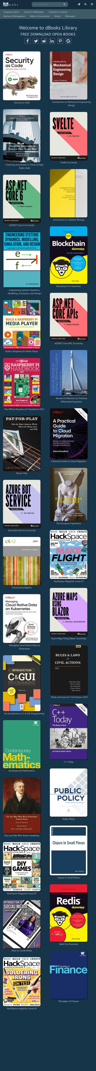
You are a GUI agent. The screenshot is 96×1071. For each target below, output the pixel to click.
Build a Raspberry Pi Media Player (22, 351)
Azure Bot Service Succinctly (22, 530)
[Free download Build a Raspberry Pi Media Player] (21, 324)
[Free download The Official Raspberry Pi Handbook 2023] (24, 382)
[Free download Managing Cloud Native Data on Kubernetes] (24, 618)
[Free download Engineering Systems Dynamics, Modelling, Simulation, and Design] (24, 260)
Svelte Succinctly (68, 162)
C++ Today (69, 761)
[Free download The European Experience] (68, 494)
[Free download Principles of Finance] (68, 975)
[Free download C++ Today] (68, 732)
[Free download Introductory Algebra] (21, 561)
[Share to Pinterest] (60, 42)
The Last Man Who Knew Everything (21, 835)
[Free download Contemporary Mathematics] (21, 744)
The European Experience (68, 523)
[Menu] (92, 4)
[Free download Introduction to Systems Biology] (68, 193)
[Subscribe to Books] (79, 4)
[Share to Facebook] (28, 42)
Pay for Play (21, 473)
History (57, 16)
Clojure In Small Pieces (69, 877)
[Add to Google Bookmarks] (68, 42)
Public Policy (69, 819)
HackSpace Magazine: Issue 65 (21, 893)
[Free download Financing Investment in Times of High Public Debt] (24, 135)
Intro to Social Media (22, 950)
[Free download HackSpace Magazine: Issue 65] (21, 866)
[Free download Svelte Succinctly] (68, 136)
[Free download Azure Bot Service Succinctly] (21, 504)
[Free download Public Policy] (68, 792)
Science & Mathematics (34, 12)
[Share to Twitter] (36, 42)
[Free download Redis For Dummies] (68, 913)
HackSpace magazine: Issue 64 (22, 1008)
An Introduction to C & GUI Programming (24, 713)
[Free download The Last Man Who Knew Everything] (21, 805)
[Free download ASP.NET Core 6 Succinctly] (21, 199)
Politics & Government (39, 16)
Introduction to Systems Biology (68, 219)
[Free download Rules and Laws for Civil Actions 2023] (69, 670)
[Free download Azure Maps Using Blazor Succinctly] (68, 612)
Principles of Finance (69, 1001)
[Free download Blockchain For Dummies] (68, 255)
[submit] (64, 4)
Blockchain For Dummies (68, 286)
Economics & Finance (58, 12)
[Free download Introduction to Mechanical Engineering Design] (71, 75)
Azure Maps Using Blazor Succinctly (68, 638)
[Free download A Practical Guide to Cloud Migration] (69, 433)
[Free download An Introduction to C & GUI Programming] (24, 683)
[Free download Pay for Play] (21, 443)
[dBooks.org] (10, 5)
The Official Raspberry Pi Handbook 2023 (24, 409)
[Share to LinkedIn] (52, 42)
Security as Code (22, 102)
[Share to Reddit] (44, 42)
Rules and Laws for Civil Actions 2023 (69, 697)
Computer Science (11, 12)
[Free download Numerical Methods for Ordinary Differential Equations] (71, 373)
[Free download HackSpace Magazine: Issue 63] (68, 554)
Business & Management (14, 16)
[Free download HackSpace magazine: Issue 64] (21, 981)
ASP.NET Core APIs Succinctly (69, 343)
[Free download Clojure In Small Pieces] (68, 850)
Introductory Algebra (22, 587)
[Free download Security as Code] (21, 75)
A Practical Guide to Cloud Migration (68, 461)
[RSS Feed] (85, 4)
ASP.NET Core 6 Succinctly (21, 225)
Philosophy (70, 16)
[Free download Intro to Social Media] (21, 924)
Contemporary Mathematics (21, 770)
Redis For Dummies (68, 944)
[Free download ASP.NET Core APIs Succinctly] (68, 317)
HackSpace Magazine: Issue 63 (69, 581)
